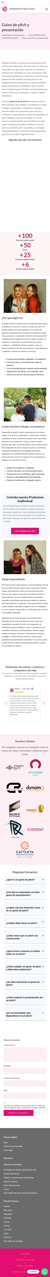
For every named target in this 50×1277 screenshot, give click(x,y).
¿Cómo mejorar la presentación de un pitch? (25, 999)
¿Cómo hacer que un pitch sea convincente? (25, 937)
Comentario (9, 1045)
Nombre (7, 1066)
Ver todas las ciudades (13, 1241)
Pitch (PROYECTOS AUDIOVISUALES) (20, 1193)
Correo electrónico (12, 1078)
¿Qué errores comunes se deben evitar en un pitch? (25, 952)
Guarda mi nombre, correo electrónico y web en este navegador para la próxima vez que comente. (25, 1107)
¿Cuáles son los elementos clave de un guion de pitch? (25, 909)
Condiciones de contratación (25, 1272)
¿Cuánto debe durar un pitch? (25, 922)
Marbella (7, 1218)
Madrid (7, 1206)
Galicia (7, 1226)
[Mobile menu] (46, 9)
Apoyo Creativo (10, 1182)
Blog (6, 1142)
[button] (44, 1271)
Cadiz (6, 1233)
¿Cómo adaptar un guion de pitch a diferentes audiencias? (25, 968)
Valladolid (8, 1214)
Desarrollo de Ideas (12, 1185)
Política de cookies (25, 1266)
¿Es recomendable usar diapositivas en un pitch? (25, 1014)
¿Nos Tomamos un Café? (25, 531)
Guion (6, 1189)
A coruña (7, 1230)
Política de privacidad (13, 1146)
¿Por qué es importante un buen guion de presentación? (25, 893)
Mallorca (7, 1237)
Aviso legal (8, 1150)
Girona (7, 1222)
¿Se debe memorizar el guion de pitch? (25, 983)
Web (6, 1090)
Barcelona (8, 1210)
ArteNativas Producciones (22, 9)
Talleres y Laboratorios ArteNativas (19, 1178)
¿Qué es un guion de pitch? (25, 879)
